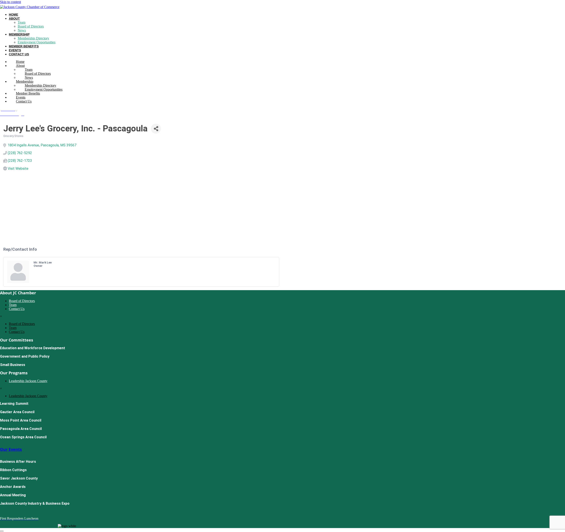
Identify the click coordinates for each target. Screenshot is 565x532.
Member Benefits (24, 46)
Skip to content (10, 2)
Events (15, 50)
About (14, 18)
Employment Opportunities (36, 42)
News (22, 30)
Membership (19, 34)
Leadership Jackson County (28, 381)
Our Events (11, 449)
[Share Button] (156, 129)
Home (13, 14)
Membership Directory (33, 38)
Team (21, 22)
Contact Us (19, 54)
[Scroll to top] (2, 531)
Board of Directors (31, 26)
